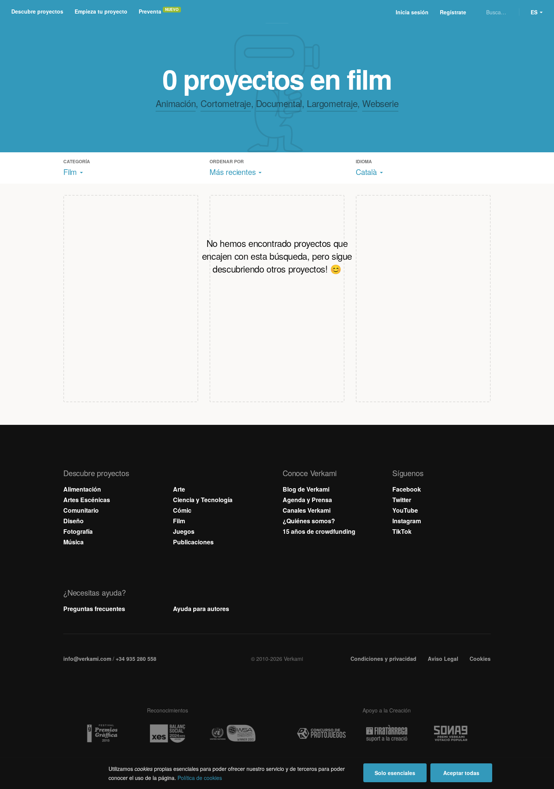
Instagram (406, 520)
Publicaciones (193, 542)
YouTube (405, 510)
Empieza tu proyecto (101, 11)
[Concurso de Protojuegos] (321, 733)
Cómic (182, 510)
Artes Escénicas (86, 499)
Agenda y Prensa (307, 499)
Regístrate (453, 12)
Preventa (150, 11)
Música (73, 542)
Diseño (73, 520)
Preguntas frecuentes (94, 608)
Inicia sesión (412, 12)
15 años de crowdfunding (319, 531)
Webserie (380, 103)
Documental (279, 103)
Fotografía (78, 531)
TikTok (402, 531)
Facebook (406, 489)
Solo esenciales (395, 773)
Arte (179, 489)
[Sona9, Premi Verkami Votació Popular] (451, 733)
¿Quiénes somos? (309, 520)
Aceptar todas (461, 773)
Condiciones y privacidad (383, 658)
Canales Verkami (307, 510)
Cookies (480, 658)
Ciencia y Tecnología (203, 499)
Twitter (401, 499)
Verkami (278, 12)
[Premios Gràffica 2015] (102, 733)
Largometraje (332, 103)
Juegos (183, 531)
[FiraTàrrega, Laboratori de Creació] (386, 733)
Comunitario (81, 510)
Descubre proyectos (37, 11)
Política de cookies (200, 777)
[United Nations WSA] (232, 733)
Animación (176, 103)
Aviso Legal (443, 658)
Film (179, 520)
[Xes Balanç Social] (167, 733)
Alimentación (82, 489)
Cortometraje (225, 103)
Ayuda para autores (201, 608)
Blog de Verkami (306, 489)
